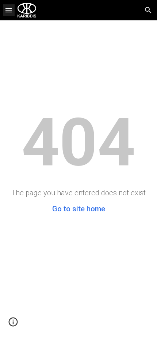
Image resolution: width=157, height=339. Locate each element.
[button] (9, 10)
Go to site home (78, 208)
